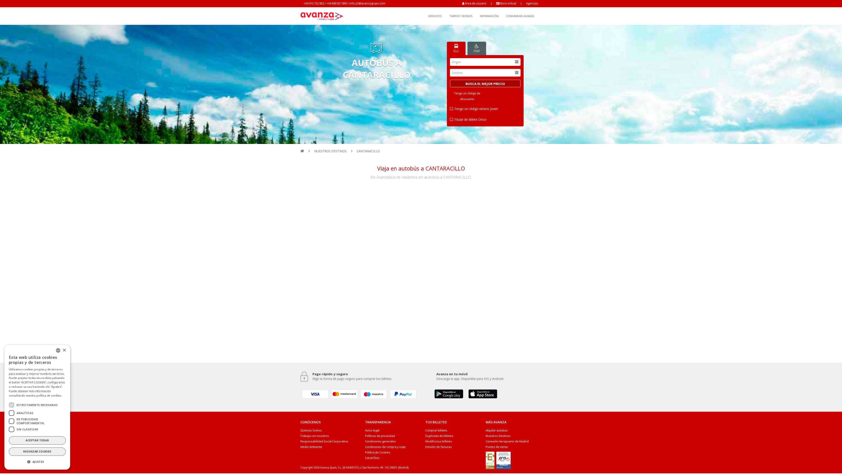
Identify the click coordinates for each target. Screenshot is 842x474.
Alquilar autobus (497, 430)
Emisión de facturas (438, 447)
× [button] (64, 350)
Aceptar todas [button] (37, 440)
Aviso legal (372, 430)
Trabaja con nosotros (314, 436)
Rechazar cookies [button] (37, 451)
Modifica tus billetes (438, 441)
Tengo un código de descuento (467, 96)
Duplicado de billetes (439, 436)
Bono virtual (507, 3)
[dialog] (37, 407)
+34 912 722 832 (314, 3)
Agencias (532, 3)
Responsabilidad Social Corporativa (324, 441)
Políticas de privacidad (380, 436)
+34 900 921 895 (336, 3)
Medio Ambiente (311, 447)
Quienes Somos (311, 430)
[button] (37, 462)
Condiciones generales (380, 441)
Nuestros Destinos (498, 436)
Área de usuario (475, 3)
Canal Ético (372, 458)
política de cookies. (49, 395)
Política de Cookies (377, 452)
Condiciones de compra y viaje (385, 447)
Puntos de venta (497, 447)
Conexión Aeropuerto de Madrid (507, 441)
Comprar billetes (436, 430)
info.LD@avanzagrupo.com (367, 3)
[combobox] (485, 62)
